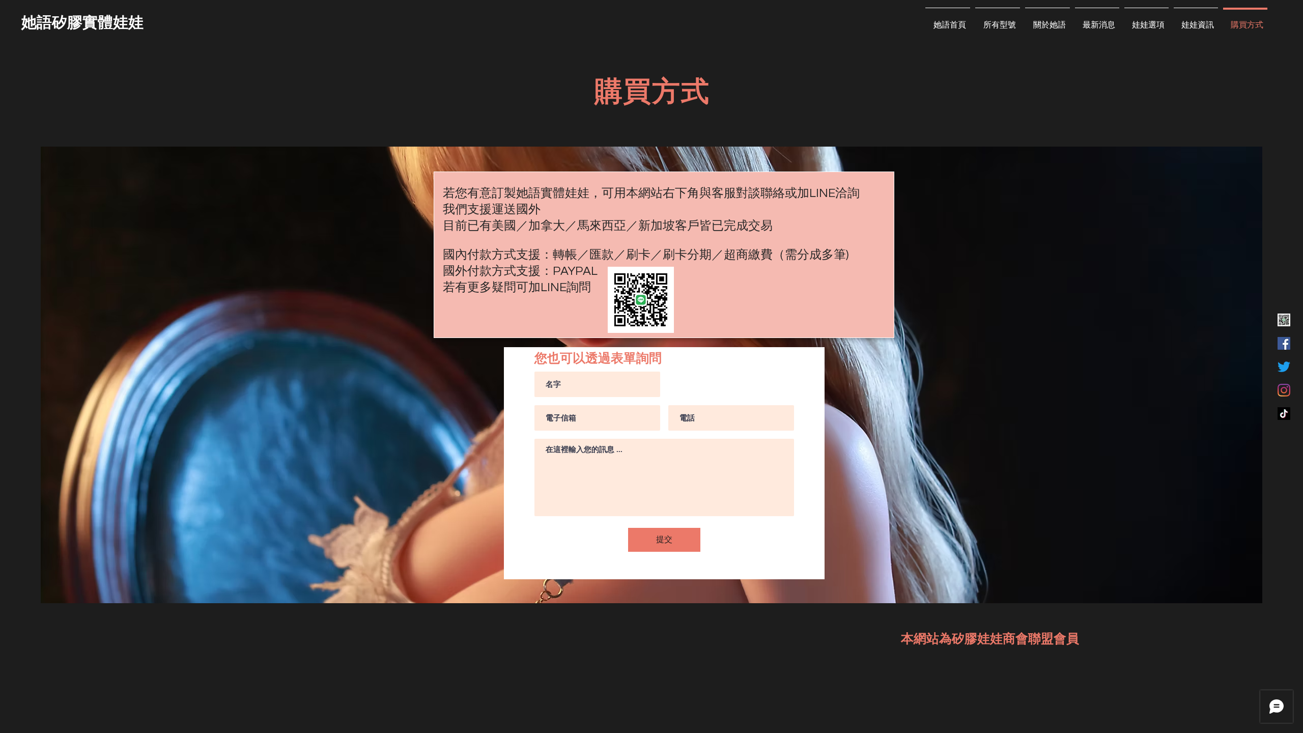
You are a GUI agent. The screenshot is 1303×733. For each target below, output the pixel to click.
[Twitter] (1284, 366)
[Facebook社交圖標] (1284, 343)
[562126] (1284, 320)
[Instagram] (1284, 390)
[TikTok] (1284, 413)
